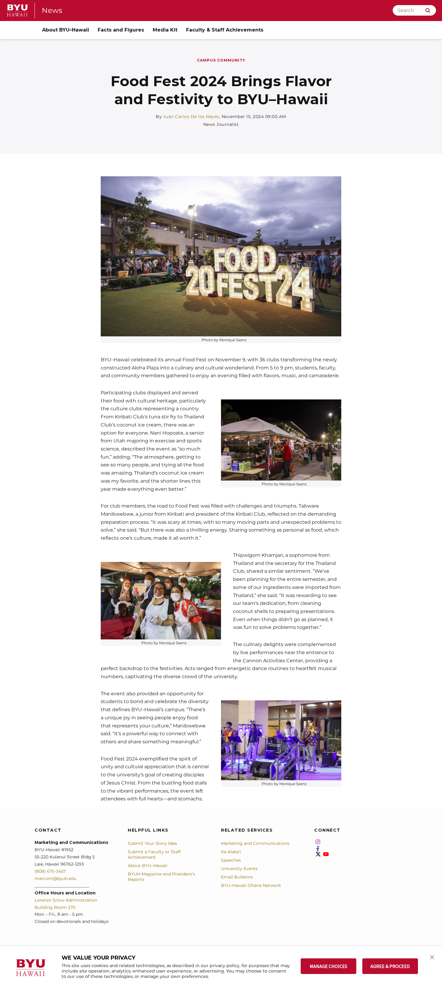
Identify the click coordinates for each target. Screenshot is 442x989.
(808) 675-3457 (50, 871)
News (52, 10)
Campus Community (221, 60)
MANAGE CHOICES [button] (328, 966)
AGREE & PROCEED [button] (390, 966)
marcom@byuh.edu (55, 878)
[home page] (17, 11)
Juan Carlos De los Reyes (191, 116)
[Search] (427, 10)
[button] (432, 956)
